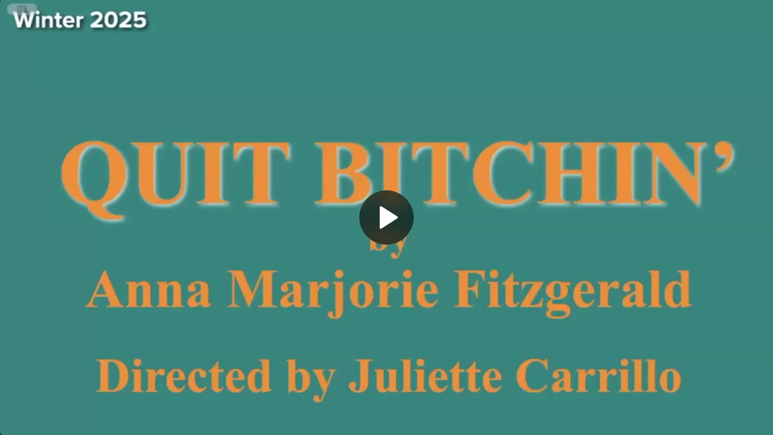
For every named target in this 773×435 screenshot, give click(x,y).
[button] (386, 217)
